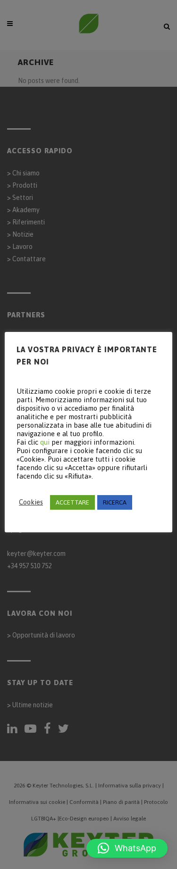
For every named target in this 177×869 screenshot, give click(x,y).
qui (45, 442)
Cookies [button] (31, 502)
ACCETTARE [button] (72, 502)
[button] (127, 848)
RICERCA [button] (114, 502)
